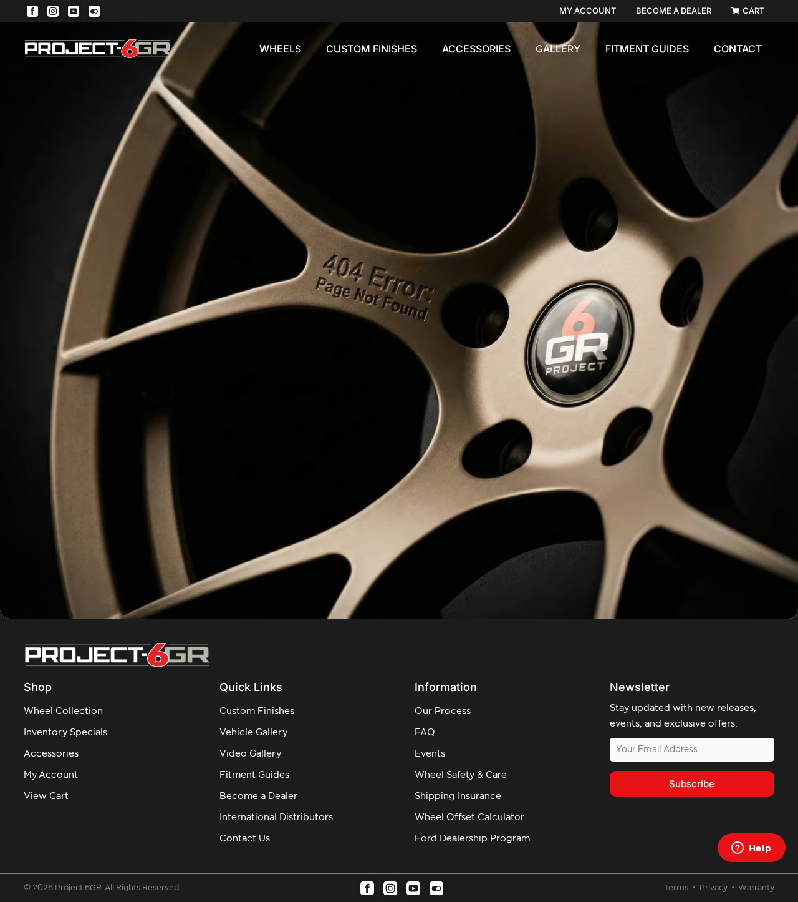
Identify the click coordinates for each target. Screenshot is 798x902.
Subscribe (691, 784)
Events (430, 753)
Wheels (280, 48)
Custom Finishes (371, 48)
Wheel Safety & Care (461, 775)
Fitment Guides (647, 48)
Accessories (476, 48)
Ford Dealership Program (472, 838)
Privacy (714, 888)
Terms (677, 888)
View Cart (46, 796)
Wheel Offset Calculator (469, 817)
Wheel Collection (63, 711)
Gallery (558, 48)
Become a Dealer (258, 796)
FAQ (425, 732)
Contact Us (244, 838)
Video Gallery (250, 753)
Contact (738, 48)
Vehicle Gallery (253, 732)
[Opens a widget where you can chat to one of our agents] (751, 849)
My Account (51, 775)
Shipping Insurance (458, 796)
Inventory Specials (65, 732)
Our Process (443, 711)
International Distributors (276, 817)
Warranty (756, 888)
